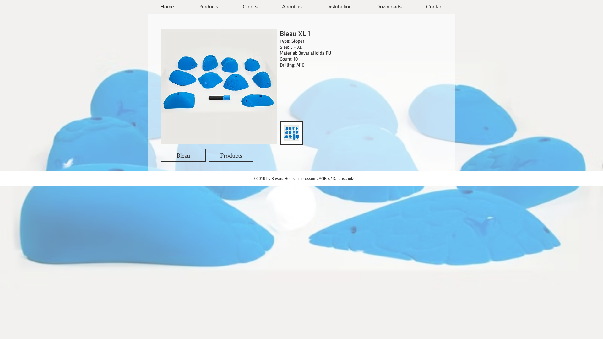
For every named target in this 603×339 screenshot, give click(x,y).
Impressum (306, 178)
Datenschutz (343, 178)
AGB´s (324, 178)
